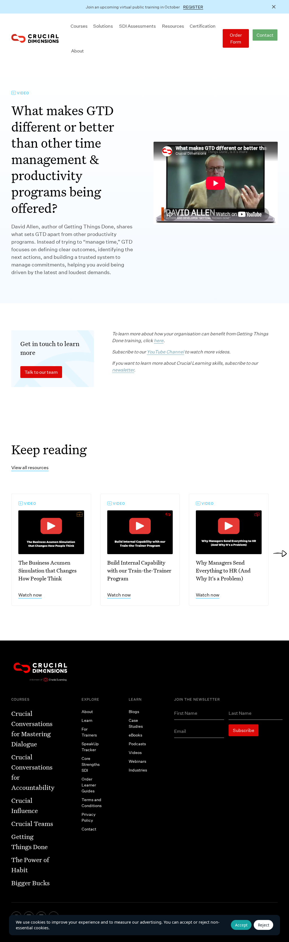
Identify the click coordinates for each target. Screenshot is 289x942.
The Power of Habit (30, 864)
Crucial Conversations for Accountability (32, 772)
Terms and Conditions (92, 802)
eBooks (135, 735)
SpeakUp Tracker (90, 746)
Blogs (134, 711)
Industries (138, 770)
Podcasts (137, 743)
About (77, 51)
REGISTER (193, 7)
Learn (87, 720)
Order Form (236, 38)
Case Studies (136, 723)
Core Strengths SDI (91, 764)
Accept (241, 925)
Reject (263, 925)
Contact (265, 35)
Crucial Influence (24, 805)
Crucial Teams (32, 823)
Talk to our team (41, 372)
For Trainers (89, 732)
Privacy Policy (89, 817)
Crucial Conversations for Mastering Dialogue (31, 728)
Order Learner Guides (89, 785)
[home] (35, 38)
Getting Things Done (29, 841)
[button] (79, 26)
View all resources (30, 467)
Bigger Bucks (30, 882)
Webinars (137, 761)
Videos (135, 752)
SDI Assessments (137, 26)
